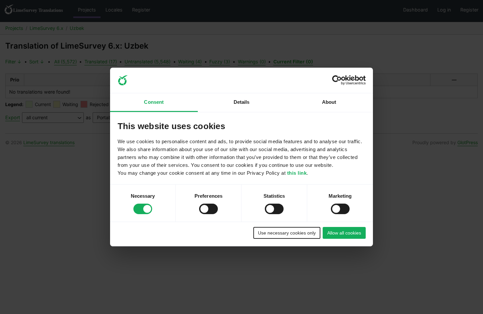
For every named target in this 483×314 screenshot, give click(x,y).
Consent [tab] (154, 102)
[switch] (208, 209)
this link (297, 173)
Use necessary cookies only (287, 233)
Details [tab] (242, 102)
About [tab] (329, 102)
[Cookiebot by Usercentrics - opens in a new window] (337, 80)
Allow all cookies (344, 233)
